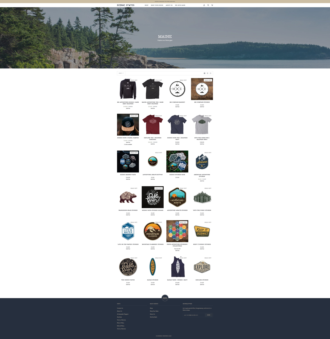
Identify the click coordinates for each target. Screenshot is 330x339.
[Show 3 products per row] (207, 73)
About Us (119, 311)
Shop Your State (154, 311)
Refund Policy (120, 326)
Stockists (119, 317)
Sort (120, 73)
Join (208, 315)
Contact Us (120, 308)
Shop (151, 308)
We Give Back (153, 317)
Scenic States (162, 336)
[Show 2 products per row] (204, 73)
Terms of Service (121, 320)
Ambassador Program (122, 314)
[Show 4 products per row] (211, 73)
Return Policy (120, 323)
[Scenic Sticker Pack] (177, 161)
